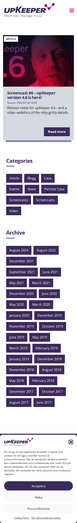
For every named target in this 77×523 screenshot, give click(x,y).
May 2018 (16, 380)
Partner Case (54, 189)
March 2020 (41, 304)
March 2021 (41, 283)
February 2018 (43, 380)
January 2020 (19, 315)
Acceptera (38, 486)
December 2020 (21, 293)
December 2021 (21, 261)
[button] (71, 442)
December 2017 (21, 391)
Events (14, 189)
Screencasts (18, 200)
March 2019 (18, 348)
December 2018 (49, 359)
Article (14, 178)
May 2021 (16, 283)
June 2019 (16, 337)
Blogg (31, 178)
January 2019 (19, 359)
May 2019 (39, 337)
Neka (38, 497)
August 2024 (18, 250)
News (32, 189)
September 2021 (22, 272)
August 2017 (18, 402)
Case (48, 178)
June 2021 (50, 272)
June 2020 (49, 293)
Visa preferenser (38, 509)
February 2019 (47, 348)
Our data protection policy (46, 518)
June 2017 (44, 402)
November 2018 (21, 369)
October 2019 (52, 326)
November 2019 (21, 326)
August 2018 (51, 369)
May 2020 (16, 304)
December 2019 (49, 315)
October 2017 (52, 391)
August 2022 (46, 250)
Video (13, 211)
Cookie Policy (21, 518)
